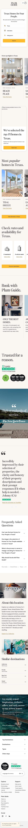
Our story (3, 801)
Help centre (18, 784)
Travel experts (18, 788)
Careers (3, 808)
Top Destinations (7, 740)
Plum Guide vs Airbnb (6, 792)
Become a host (5, 784)
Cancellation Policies (20, 790)
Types (4, 749)
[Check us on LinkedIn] (9, 816)
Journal (3, 790)
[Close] (19, 823)
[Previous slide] (12, 507)
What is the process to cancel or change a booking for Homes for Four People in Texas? (12, 550)
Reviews (17, 792)
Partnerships (4, 786)
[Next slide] (16, 507)
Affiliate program (5, 788)
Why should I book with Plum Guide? (11, 559)
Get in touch (18, 786)
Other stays (6, 754)
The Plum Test (5, 806)
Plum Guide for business (5, 803)
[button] (14, 3)
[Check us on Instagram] (2, 816)
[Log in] (24, 2)
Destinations (6, 744)
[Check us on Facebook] (6, 816)
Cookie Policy (8, 825)
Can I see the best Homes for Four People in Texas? (11, 533)
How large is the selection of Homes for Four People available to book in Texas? (12, 541)
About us (3, 799)
